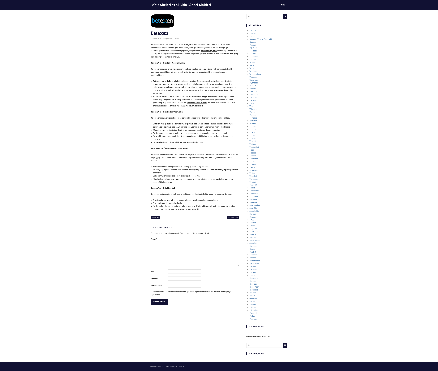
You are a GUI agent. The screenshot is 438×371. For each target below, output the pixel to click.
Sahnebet (253, 255)
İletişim (282, 5)
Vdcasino (253, 109)
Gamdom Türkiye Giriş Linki (260, 39)
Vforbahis (253, 92)
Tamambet (253, 197)
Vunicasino (253, 77)
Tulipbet (252, 141)
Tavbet (252, 173)
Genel (177, 38)
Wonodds (253, 71)
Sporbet (252, 223)
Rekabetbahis (254, 287)
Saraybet (253, 243)
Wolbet (252, 68)
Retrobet (252, 272)
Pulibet (252, 301)
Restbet (252, 275)
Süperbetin (253, 194)
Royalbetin (253, 246)
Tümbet (252, 126)
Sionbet (252, 214)
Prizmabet (253, 310)
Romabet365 (254, 261)
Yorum (154, 239)
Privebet (252, 307)
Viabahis (253, 100)
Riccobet (252, 258)
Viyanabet (253, 83)
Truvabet (253, 129)
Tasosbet (253, 176)
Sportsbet (253, 202)
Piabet (252, 36)
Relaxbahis (253, 278)
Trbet (251, 150)
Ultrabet (252, 124)
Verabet (252, 33)
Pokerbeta (253, 319)
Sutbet (252, 188)
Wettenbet (253, 80)
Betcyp (156, 218)
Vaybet (252, 112)
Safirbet (252, 252)
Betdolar (232, 218)
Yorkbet (252, 54)
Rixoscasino (254, 263)
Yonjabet (253, 51)
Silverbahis (253, 231)
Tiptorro (252, 144)
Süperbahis (254, 191)
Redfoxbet (253, 290)
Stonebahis (254, 211)
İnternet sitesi (156, 285)
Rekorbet (253, 284)
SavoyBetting (254, 240)
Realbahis (253, 293)
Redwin (252, 296)
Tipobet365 (254, 147)
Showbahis (253, 234)
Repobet (252, 281)
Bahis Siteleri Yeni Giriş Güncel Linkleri (181, 5)
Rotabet (252, 266)
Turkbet (252, 132)
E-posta (154, 278)
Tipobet (252, 153)
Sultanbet (253, 199)
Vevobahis (253, 94)
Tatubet (252, 182)
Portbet (252, 316)
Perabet (252, 45)
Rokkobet (253, 269)
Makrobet (253, 48)
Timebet (252, 164)
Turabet (252, 138)
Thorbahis (253, 159)
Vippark (252, 89)
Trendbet (253, 30)
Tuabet (252, 135)
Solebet (252, 217)
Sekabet (252, 237)
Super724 (253, 208)
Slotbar (252, 226)
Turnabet (253, 118)
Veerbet (252, 106)
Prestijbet (253, 313)
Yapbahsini (253, 57)
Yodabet (252, 60)
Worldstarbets (255, 74)
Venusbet (253, 97)
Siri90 (251, 220)
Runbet (252, 249)
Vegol (251, 103)
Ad (152, 271)
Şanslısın (253, 185)
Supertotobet (254, 205)
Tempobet (253, 179)
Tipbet (252, 161)
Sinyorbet (253, 229)
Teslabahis (253, 170)
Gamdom (253, 42)
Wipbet (252, 62)
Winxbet (252, 86)
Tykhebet (253, 121)
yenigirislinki (168, 38)
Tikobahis (253, 156)
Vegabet (252, 115)
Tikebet (252, 167)
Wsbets (252, 65)
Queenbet (253, 298)
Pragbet (252, 304)
